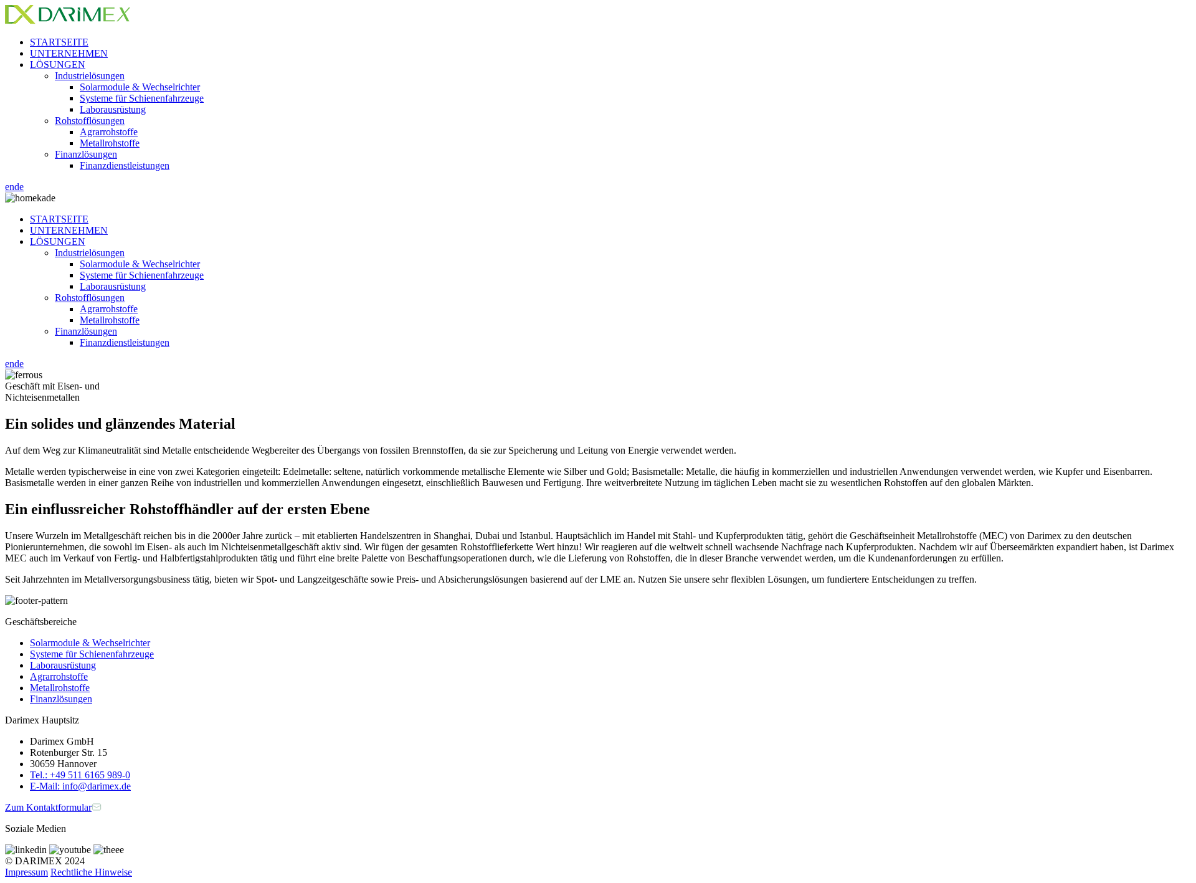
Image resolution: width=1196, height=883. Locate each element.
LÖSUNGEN (57, 64)
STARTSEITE (59, 42)
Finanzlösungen (86, 154)
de (19, 186)
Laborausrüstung (113, 109)
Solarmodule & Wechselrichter (140, 87)
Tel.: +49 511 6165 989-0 (80, 775)
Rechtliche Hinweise (91, 872)
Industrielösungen (90, 75)
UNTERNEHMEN (69, 53)
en (9, 186)
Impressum (26, 872)
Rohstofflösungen (90, 120)
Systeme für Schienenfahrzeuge (142, 98)
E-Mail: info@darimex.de (80, 786)
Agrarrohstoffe (109, 131)
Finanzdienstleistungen (124, 165)
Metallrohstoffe (110, 143)
